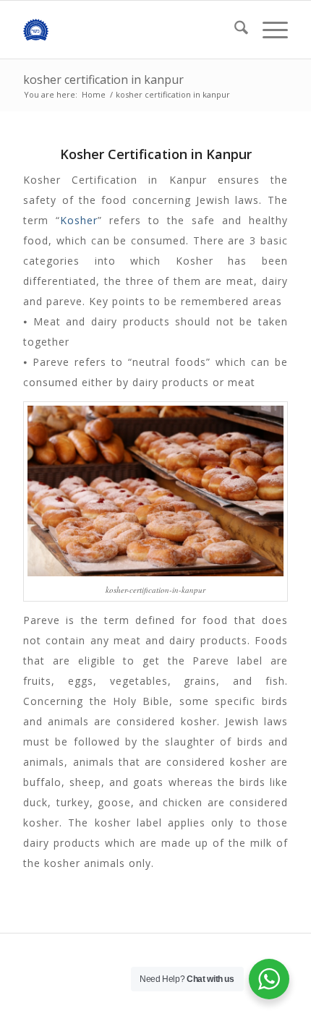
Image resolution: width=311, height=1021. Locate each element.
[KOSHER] (128, 30)
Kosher (79, 220)
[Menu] (268, 30)
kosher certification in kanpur (103, 79)
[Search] (234, 30)
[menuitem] (234, 30)
